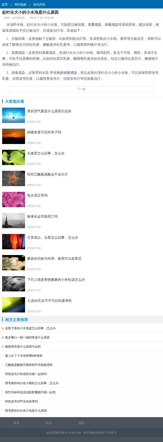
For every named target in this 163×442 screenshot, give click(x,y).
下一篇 (81, 89)
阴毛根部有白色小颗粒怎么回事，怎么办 (32, 383)
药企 (49, 423)
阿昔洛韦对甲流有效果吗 (21, 401)
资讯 (81, 423)
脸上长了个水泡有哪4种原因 (23, 355)
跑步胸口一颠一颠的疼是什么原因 (27, 337)
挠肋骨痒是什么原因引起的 (23, 346)
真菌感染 (94, 24)
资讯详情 (39, 4)
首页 (5, 4)
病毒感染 (111, 24)
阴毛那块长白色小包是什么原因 (26, 410)
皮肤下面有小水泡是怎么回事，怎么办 (30, 328)
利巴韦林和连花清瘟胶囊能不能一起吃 (30, 392)
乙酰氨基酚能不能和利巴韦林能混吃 (29, 364)
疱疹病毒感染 (67, 72)
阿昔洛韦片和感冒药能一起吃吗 (26, 374)
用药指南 (20, 4)
